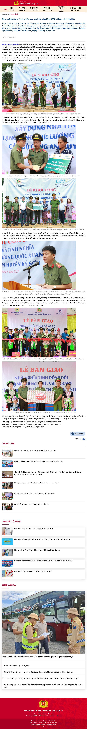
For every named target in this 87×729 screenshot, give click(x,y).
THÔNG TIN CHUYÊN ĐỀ (34, 9)
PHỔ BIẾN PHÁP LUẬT (47, 9)
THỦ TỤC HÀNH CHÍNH (61, 9)
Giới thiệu (11, 9)
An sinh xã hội (14, 14)
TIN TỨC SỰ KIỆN (22, 9)
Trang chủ (4, 14)
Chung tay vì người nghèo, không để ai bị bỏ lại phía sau (23, 427)
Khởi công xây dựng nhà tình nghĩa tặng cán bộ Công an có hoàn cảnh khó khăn (32, 424)
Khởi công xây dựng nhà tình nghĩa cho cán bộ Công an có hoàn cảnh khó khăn (31, 422)
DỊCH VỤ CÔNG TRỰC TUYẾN (75, 9)
